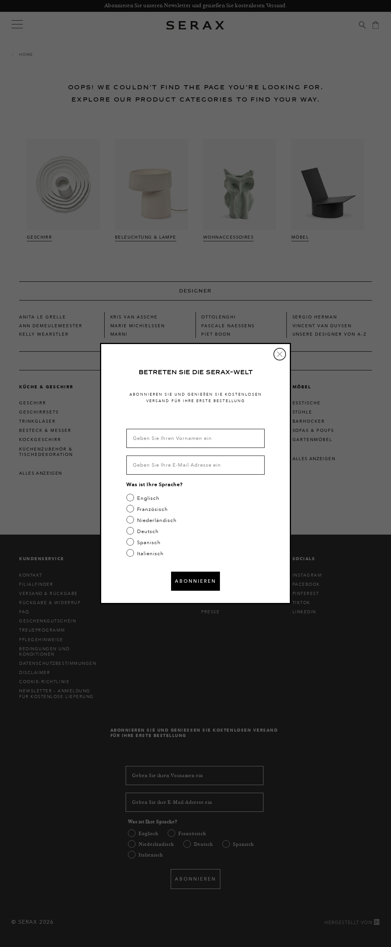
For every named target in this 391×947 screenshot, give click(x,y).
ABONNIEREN (195, 581)
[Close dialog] (280, 354)
